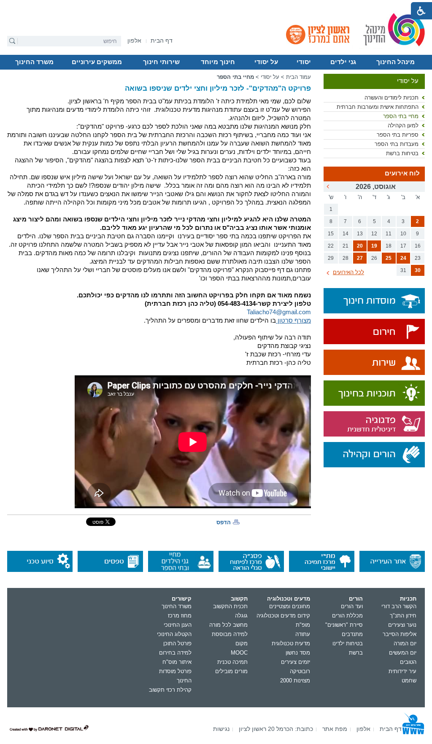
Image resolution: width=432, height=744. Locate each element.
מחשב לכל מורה (228, 625)
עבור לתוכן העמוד (216, 6)
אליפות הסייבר (399, 634)
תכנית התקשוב (230, 606)
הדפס (223, 522)
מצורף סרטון (293, 320)
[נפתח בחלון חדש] (374, 332)
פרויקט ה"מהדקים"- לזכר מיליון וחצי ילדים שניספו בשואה (218, 88)
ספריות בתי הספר (397, 135)
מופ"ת (303, 625)
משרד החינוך (34, 62)
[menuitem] (134, 41)
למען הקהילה (403, 125)
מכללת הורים (347, 615)
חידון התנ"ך (403, 615)
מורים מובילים (231, 671)
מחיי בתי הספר (400, 116)
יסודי (304, 62)
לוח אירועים (402, 173)
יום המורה (405, 643)
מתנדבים (352, 634)
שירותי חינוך (161, 62)
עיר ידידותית (402, 671)
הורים (356, 599)
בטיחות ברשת (402, 153)
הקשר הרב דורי (398, 606)
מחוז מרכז (180, 615)
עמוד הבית (298, 77)
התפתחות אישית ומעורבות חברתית (377, 107)
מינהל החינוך (395, 62)
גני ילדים (343, 62)
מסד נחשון (298, 653)
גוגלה (241, 615)
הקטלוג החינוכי (174, 634)
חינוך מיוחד (218, 62)
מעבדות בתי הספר (396, 144)
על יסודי (266, 62)
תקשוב (239, 599)
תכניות (408, 599)
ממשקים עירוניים (97, 62)
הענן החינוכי (178, 625)
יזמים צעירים (295, 662)
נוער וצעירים (402, 625)
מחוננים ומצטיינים (289, 606)
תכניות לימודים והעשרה (391, 97)
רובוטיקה (300, 671)
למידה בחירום (175, 653)
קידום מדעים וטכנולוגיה (283, 615)
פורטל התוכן (177, 643)
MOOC (239, 653)
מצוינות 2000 (295, 680)
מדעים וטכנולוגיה (288, 599)
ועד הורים (352, 606)
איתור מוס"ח (177, 662)
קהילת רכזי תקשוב (170, 690)
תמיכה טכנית (232, 662)
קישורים (182, 599)
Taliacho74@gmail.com (279, 312)
